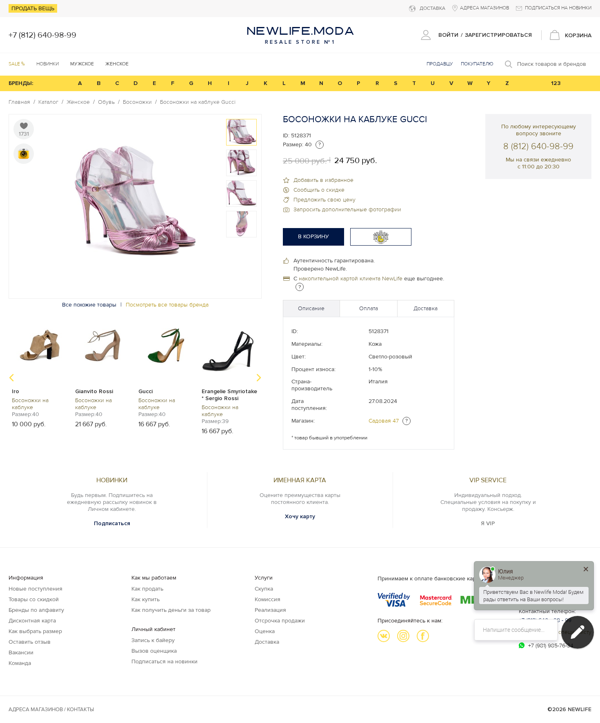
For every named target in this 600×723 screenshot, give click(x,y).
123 (556, 83)
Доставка (425, 308)
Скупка (264, 588)
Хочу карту (300, 516)
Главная (19, 102)
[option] (241, 132)
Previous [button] (11, 378)
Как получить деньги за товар (171, 610)
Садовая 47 (384, 420)
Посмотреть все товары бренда (167, 304)
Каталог (48, 102)
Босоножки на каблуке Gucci (198, 102)
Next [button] (259, 378)
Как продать (147, 588)
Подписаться (112, 523)
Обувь (106, 102)
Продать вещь (32, 8)
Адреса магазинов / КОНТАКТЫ (51, 709)
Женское (78, 102)
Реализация (270, 610)
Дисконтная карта (32, 620)
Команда (20, 663)
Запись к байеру (153, 640)
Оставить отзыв (30, 641)
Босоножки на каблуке (30, 404)
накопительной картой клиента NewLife (350, 278)
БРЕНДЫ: (21, 83)
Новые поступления (35, 588)
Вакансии (21, 652)
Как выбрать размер (35, 631)
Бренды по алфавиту (36, 610)
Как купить (145, 599)
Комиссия (267, 599)
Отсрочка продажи (280, 620)
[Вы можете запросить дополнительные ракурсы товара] (23, 153)
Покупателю (477, 64)
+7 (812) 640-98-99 (42, 35)
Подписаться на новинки (164, 661)
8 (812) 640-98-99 (538, 146)
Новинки (47, 64)
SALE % (17, 64)
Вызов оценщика (154, 650)
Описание (311, 308)
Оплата (368, 308)
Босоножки (137, 102)
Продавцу (440, 64)
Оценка (265, 631)
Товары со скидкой (34, 599)
